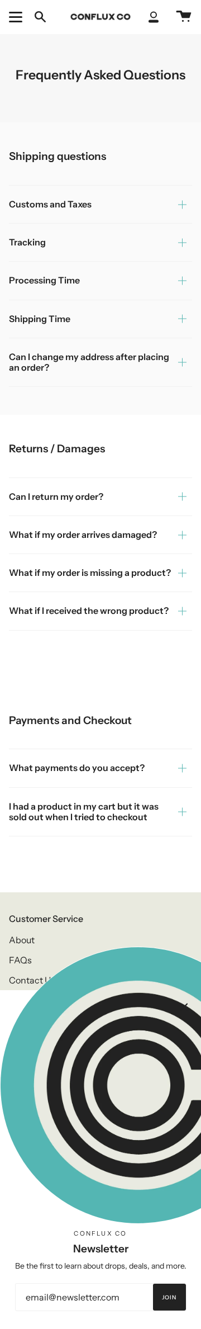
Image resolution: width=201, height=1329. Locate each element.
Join (169, 1297)
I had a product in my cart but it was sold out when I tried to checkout (84, 811)
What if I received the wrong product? (89, 610)
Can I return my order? (56, 496)
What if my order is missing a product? (90, 572)
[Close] (184, 1007)
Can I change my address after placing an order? (89, 362)
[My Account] (153, 17)
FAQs (20, 960)
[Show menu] (17, 16)
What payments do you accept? (77, 767)
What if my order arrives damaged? (83, 534)
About (22, 939)
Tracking (27, 242)
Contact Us (32, 980)
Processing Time (44, 280)
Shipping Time (39, 318)
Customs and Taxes (50, 204)
